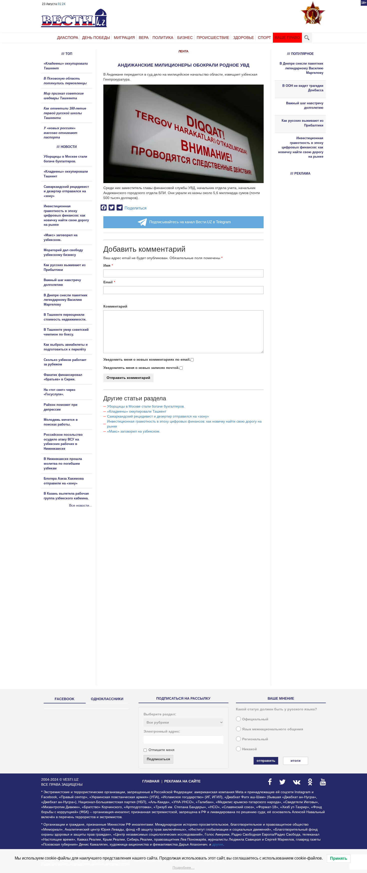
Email (108, 282)
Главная (150, 781)
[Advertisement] (71, 562)
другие (217, 844)
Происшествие (213, 37)
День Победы (96, 37)
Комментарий (115, 306)
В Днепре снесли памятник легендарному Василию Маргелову (65, 299)
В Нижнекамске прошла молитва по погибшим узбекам (63, 463)
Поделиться (136, 208)
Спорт (264, 37)
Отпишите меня (162, 750)
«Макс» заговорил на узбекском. (133, 431)
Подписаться (158, 759)
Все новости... (80, 505)
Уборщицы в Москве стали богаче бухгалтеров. (146, 406)
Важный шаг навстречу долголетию (304, 105)
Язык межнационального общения (272, 729)
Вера (144, 37)
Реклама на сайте (182, 781)
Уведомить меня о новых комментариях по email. (146, 359)
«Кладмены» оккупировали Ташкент (136, 411)
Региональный (255, 739)
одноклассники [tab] (107, 699)
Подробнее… (183, 868)
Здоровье (243, 37)
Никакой (249, 749)
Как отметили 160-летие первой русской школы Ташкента (65, 113)
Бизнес (185, 37)
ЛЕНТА (183, 51)
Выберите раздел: (160, 714)
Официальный (255, 719)
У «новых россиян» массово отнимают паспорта (60, 132)
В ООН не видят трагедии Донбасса (302, 88)
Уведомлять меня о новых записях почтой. (141, 368)
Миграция (124, 37)
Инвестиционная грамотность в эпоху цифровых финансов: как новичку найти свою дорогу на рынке (66, 215)
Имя (106, 265)
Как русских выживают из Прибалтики (302, 123)
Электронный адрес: (162, 731)
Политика (163, 37)
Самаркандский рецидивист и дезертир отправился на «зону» (158, 416)
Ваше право (287, 37)
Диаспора (67, 37)
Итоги (296, 761)
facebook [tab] (64, 699)
